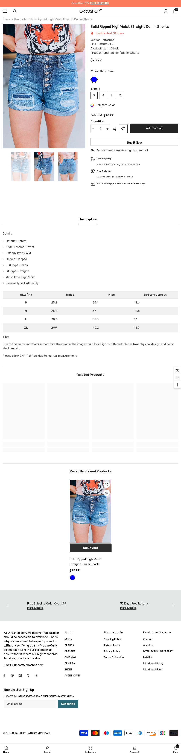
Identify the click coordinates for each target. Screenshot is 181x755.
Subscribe (68, 704)
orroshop (108, 40)
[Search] (15, 11)
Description (88, 219)
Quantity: (97, 121)
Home (6, 19)
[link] (24, 444)
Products (20, 19)
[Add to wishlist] (123, 128)
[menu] (5, 11)
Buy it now (134, 142)
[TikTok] (20, 675)
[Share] (116, 129)
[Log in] (166, 11)
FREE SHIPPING (99, 3)
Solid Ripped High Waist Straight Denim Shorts (85, 562)
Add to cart (154, 128)
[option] (44, 86)
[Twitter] (36, 675)
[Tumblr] (28, 675)
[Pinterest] (12, 675)
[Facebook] (4, 675)
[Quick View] (106, 493)
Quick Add (90, 548)
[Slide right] (173, 605)
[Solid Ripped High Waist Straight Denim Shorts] (91, 511)
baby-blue (72, 577)
